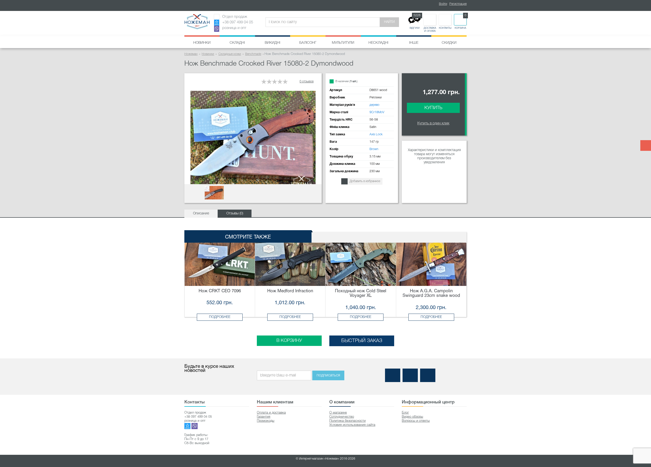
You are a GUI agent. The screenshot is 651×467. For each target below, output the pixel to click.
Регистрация (458, 4)
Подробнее (219, 317)
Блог (405, 412)
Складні (237, 43)
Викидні (272, 43)
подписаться (328, 375)
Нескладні (378, 43)
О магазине (338, 412)
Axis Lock (375, 134)
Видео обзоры (412, 416)
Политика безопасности (347, 420)
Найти (389, 22)
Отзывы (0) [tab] (234, 213)
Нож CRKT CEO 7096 (220, 291)
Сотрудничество (341, 416)
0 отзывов (307, 81)
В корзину (289, 341)
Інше (413, 43)
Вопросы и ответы (416, 420)
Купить (433, 108)
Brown (373, 149)
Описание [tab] (201, 213)
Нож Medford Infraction (290, 291)
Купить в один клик (433, 123)
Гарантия (263, 416)
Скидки (449, 43)
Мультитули (343, 43)
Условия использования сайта (352, 425)
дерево (374, 105)
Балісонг (307, 43)
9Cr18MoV (376, 112)
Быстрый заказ (361, 341)
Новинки (202, 43)
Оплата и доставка (271, 412)
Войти (443, 4)
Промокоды (265, 420)
